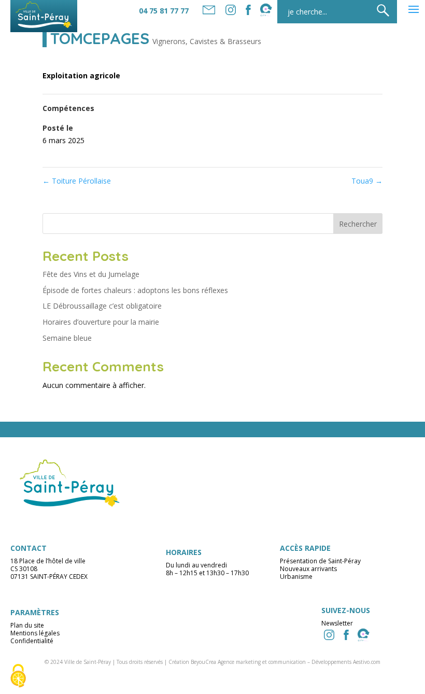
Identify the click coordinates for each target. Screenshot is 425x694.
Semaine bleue (67, 338)
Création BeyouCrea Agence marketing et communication (237, 661)
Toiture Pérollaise (76, 181)
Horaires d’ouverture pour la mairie (100, 322)
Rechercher (358, 224)
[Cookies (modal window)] (18, 676)
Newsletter (337, 623)
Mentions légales (35, 633)
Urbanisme (296, 576)
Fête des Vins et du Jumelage (90, 274)
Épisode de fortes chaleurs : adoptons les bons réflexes (135, 290)
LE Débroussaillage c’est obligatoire (102, 306)
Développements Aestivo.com (345, 661)
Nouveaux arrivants (308, 568)
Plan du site (27, 625)
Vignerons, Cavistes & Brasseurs (206, 41)
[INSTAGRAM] (329, 635)
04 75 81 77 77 (164, 11)
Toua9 (366, 181)
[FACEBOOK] (248, 10)
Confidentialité (31, 640)
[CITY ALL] (266, 10)
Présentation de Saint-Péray (320, 561)
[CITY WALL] (363, 635)
